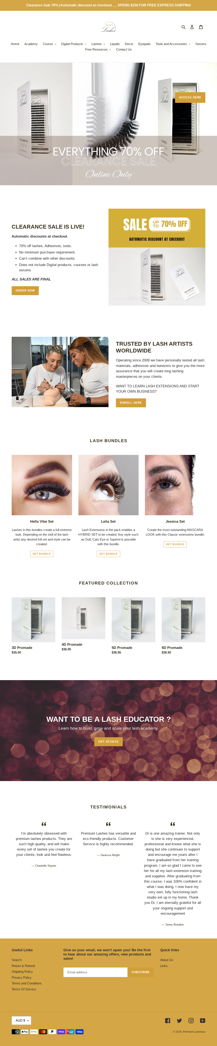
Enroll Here (131, 402)
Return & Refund (23, 966)
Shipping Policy (22, 971)
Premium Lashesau (194, 1031)
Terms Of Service (24, 989)
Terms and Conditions (27, 983)
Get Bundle (42, 553)
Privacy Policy (22, 977)
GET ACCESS (108, 741)
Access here (190, 97)
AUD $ (20, 1020)
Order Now (25, 290)
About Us (166, 960)
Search (17, 960)
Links (164, 966)
